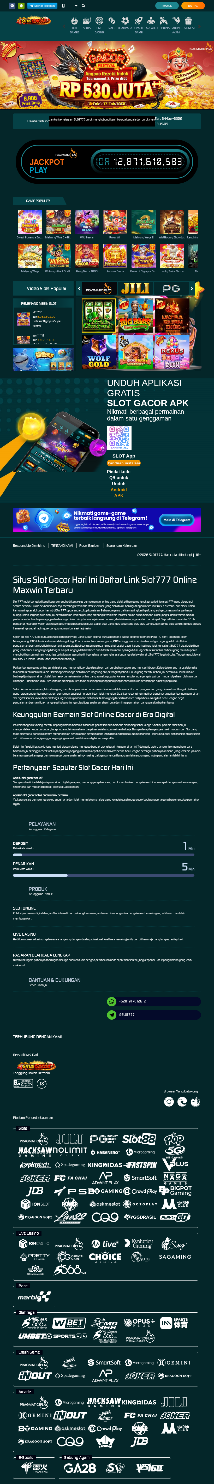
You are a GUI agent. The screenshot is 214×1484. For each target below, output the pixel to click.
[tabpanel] (107, 75)
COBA (102, 310)
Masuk (167, 6)
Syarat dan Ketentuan (121, 545)
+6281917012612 (132, 1001)
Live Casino (99, 30)
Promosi (188, 28)
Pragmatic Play (147, 637)
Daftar (193, 6)
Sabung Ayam (176, 30)
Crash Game (138, 30)
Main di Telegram (44, 6)
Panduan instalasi (124, 463)
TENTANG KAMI (62, 545)
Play (38, 170)
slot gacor (126, 645)
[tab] (99, 288)
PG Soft (162, 637)
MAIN (33, 222)
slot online (93, 698)
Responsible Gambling (29, 545)
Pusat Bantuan (89, 545)
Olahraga (125, 28)
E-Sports (163, 28)
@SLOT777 (127, 1015)
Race (112, 28)
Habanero (174, 637)
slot (25, 619)
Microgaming (21, 641)
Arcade (151, 28)
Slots (87, 28)
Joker (184, 637)
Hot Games (74, 30)
